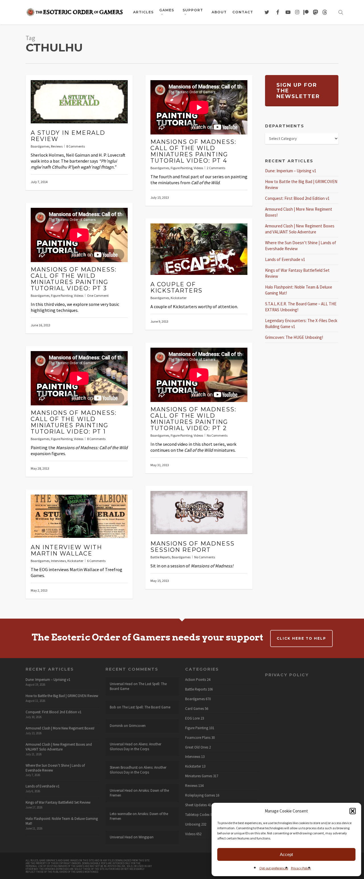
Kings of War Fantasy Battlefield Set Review (58, 802)
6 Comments (96, 561)
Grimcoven (137, 725)
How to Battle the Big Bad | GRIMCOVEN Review (62, 695)
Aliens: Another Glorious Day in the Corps (135, 746)
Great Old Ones (196, 747)
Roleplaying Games (200, 795)
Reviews (57, 146)
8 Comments (75, 146)
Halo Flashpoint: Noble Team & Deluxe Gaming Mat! (62, 821)
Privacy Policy (301, 868)
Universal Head (121, 683)
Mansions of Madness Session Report (192, 546)
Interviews (58, 561)
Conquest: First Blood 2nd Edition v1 (297, 198)
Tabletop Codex (197, 814)
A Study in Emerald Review (68, 135)
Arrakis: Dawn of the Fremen (139, 793)
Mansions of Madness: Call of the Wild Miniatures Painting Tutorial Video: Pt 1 (74, 422)
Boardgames (40, 146)
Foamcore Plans (197, 737)
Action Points (195, 679)
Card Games (194, 708)
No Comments (217, 435)
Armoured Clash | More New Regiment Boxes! (60, 728)
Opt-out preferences (273, 868)
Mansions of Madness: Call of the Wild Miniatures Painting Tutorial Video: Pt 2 (193, 419)
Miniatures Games (198, 776)
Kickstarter (179, 298)
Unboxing (192, 824)
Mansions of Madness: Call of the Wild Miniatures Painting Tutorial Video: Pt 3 (74, 279)
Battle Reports (160, 557)
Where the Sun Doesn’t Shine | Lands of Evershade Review (55, 768)
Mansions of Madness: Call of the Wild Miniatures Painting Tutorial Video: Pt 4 (193, 151)
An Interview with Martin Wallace (66, 550)
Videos (198, 168)
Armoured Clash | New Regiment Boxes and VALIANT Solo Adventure (59, 747)
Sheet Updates (196, 805)
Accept (286, 854)
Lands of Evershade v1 (285, 259)
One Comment (98, 295)
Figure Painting (181, 168)
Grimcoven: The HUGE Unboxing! (294, 337)
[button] (352, 811)
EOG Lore (192, 718)
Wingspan (146, 837)
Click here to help (301, 638)
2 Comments (216, 168)
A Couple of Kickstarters (176, 287)
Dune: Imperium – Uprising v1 (290, 170)
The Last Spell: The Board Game (146, 707)
